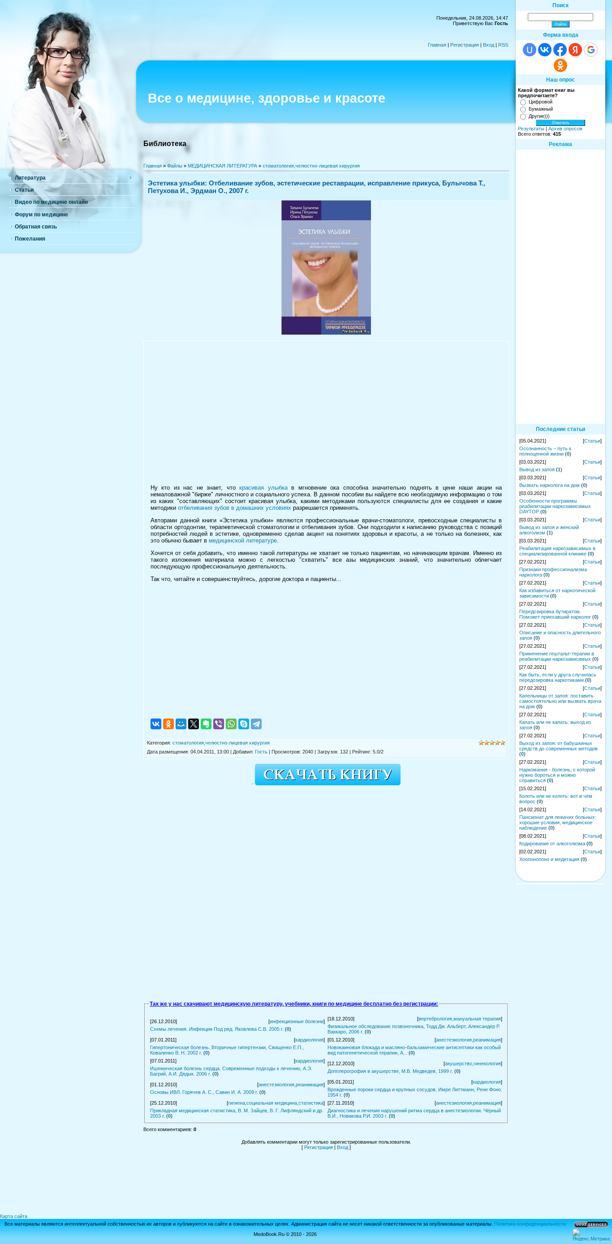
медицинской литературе (243, 540)
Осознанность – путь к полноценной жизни (545, 451)
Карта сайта (13, 1216)
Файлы (174, 165)
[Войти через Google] (591, 50)
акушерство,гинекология (473, 1063)
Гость (261, 751)
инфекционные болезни (296, 1021)
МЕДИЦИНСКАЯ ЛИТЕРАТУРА (222, 165)
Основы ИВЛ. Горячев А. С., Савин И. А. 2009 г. (204, 1092)
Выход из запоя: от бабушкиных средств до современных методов (558, 745)
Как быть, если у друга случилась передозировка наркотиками (557, 677)
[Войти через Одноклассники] (560, 65)
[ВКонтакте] (156, 724)
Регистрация (464, 44)
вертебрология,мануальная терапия (459, 1018)
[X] (193, 724)
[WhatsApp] (231, 724)
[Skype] (243, 724)
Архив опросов (565, 128)
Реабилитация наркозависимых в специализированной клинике (557, 551)
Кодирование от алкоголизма (552, 843)
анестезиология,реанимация (468, 1039)
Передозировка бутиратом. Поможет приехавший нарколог (555, 614)
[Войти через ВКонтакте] (545, 49)
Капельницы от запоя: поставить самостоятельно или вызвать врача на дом (560, 701)
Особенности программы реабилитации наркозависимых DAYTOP (555, 506)
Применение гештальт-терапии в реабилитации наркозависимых (556, 656)
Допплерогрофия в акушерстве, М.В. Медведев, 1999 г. (390, 1071)
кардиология (309, 1039)
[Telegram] (256, 724)
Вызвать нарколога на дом (549, 485)
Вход (488, 44)
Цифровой (540, 101)
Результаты (531, 128)
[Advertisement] (326, 412)
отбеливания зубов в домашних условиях (234, 507)
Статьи (592, 440)
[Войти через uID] (529, 49)
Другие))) (539, 116)
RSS (503, 44)
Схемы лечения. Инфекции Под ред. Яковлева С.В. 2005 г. (217, 1029)
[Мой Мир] (181, 724)
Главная (437, 44)
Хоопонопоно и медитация (549, 859)
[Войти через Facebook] (560, 49)
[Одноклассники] (168, 724)
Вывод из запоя (537, 469)
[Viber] (218, 724)
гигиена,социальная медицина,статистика (275, 1103)
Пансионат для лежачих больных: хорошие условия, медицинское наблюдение (557, 822)
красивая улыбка (263, 487)
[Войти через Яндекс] (575, 49)
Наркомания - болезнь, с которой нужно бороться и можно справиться (557, 775)
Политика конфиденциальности (530, 1224)
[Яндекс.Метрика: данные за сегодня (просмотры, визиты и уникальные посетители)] (591, 1235)
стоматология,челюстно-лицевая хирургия (311, 165)
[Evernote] (206, 724)
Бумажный (541, 109)
